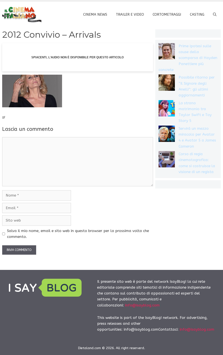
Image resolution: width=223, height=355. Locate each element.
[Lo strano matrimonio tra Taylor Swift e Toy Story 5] (167, 109)
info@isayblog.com (142, 305)
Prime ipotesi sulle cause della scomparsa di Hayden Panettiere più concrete (188, 58)
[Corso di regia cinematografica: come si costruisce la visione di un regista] (167, 160)
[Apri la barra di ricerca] (215, 14)
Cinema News (95, 14)
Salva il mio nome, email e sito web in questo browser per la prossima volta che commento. (78, 234)
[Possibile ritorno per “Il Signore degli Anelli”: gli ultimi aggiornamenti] (167, 83)
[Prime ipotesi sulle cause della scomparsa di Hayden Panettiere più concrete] (167, 52)
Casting (197, 14)
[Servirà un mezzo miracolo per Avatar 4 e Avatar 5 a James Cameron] (167, 135)
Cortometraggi (167, 14)
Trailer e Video (130, 14)
